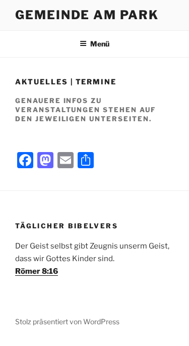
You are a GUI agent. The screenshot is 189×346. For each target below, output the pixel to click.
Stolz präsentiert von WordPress (67, 321)
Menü (99, 43)
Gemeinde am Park (87, 15)
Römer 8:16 (36, 271)
